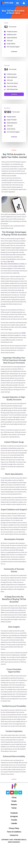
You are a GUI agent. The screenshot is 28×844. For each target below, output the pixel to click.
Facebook (14, 813)
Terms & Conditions (14, 832)
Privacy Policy (14, 828)
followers (16, 263)
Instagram (14, 816)
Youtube (14, 820)
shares (22, 263)
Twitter (14, 808)
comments (10, 263)
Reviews (14, 804)
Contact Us (14, 835)
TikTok (14, 798)
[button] (17, 3)
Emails (14, 801)
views (5, 263)
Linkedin (14, 823)
